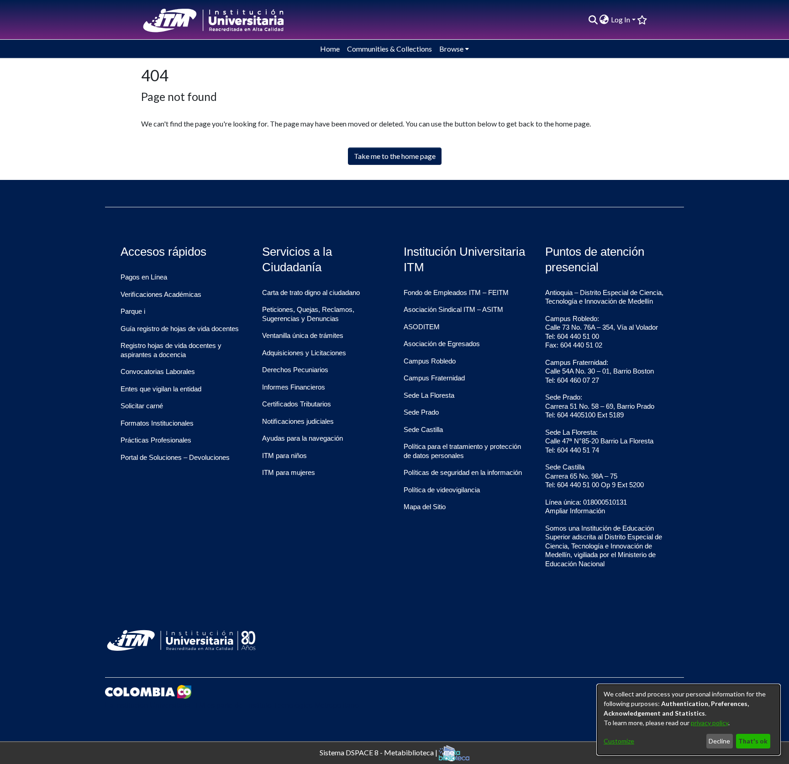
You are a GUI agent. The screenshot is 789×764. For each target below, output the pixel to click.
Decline (719, 741)
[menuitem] (604, 19)
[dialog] (688, 720)
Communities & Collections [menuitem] (389, 48)
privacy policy (709, 723)
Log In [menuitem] (620, 19)
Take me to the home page (395, 156)
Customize (619, 741)
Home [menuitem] (330, 48)
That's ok (753, 741)
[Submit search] (593, 19)
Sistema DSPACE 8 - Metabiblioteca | (379, 752)
